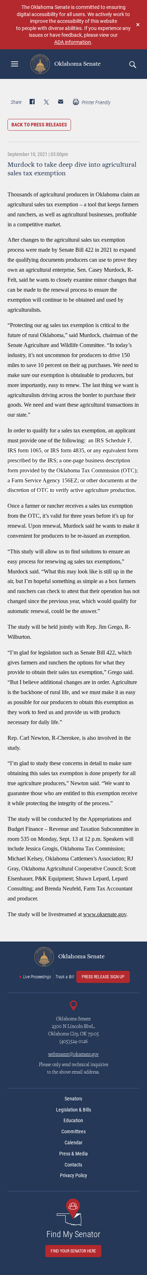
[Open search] (132, 64)
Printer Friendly (96, 102)
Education (73, 1120)
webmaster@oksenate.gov (73, 1054)
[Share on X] (46, 102)
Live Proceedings (37, 976)
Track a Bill (64, 976)
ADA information (72, 42)
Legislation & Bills (73, 1110)
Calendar (73, 1142)
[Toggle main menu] (14, 64)
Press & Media (73, 1153)
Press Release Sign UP (103, 976)
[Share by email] (60, 102)
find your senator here (73, 1251)
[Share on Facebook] (32, 102)
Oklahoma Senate (77, 64)
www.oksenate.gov (104, 914)
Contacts (73, 1165)
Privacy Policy (73, 1175)
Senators (73, 1098)
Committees (73, 1131)
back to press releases (39, 124)
